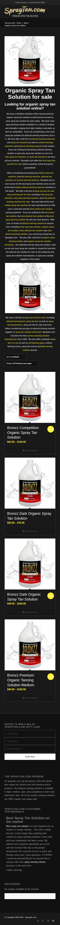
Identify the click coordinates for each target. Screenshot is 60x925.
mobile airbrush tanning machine (30, 187)
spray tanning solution (35, 862)
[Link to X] (38, 920)
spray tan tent (32, 321)
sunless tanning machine (27, 180)
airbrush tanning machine (28, 176)
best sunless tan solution (41, 209)
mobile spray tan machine (16, 205)
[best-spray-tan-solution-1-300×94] (24, 11)
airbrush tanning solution (33, 223)
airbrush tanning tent (15, 321)
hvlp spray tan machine (15, 157)
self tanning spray (36, 343)
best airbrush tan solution (32, 216)
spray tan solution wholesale (29, 332)
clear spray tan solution (30, 227)
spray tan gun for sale (44, 191)
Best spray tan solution (17, 826)
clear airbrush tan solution (31, 230)
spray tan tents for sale (35, 317)
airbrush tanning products (29, 146)
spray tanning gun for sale (18, 194)
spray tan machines (20, 142)
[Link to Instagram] (48, 920)
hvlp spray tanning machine (26, 198)
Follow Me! (30, 896)
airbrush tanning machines (43, 139)
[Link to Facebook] (43, 920)
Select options (31, 450)
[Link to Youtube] (53, 920)
